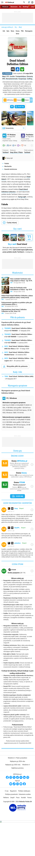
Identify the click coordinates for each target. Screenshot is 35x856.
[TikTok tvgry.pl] (14, 783)
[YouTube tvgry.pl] (10, 783)
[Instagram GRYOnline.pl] (10, 777)
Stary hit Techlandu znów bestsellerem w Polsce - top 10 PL (17, 290)
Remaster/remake (12, 79)
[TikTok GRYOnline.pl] (17, 777)
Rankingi (25, 7)
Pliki (22, 31)
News (12, 31)
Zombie (12, 76)
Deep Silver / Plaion (16, 152)
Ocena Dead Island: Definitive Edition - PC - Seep (17, 516)
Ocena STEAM (17, 487)
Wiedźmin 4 (26, 765)
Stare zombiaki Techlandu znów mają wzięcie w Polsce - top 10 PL (17, 281)
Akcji (20, 27)
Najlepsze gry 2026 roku (17, 761)
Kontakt (23, 797)
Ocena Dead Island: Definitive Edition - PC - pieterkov (17, 550)
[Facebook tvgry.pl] (24, 783)
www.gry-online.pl (7, 27)
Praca (17, 797)
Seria (17, 34)
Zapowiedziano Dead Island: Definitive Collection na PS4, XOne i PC (17, 312)
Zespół (12, 797)
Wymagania (28, 31)
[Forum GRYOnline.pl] (27, 777)
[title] (17, 571)
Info (4, 31)
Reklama (6, 797)
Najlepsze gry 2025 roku (12, 765)
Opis (8, 31)
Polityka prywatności (11, 794)
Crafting (29, 79)
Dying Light (22, 197)
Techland (5, 152)
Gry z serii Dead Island (17, 243)
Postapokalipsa (21, 76)
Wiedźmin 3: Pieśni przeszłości (17, 758)
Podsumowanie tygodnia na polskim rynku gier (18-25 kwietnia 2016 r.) (17, 305)
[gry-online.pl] (9, 2)
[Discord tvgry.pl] (20, 783)
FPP (7, 76)
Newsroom (14, 7)
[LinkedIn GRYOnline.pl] (24, 777)
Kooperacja (22, 79)
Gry (20, 7)
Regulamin (13, 791)
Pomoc (29, 797)
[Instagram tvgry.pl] (17, 783)
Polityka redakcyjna (24, 791)
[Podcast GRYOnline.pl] (20, 777)
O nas (6, 791)
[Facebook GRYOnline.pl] (7, 777)
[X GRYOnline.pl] (14, 777)
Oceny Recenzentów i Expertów (17, 465)
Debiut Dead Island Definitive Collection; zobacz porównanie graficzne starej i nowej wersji (17, 298)
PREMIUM (5, 7)
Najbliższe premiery (17, 768)
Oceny (18, 31)
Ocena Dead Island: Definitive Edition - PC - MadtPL (17, 533)
